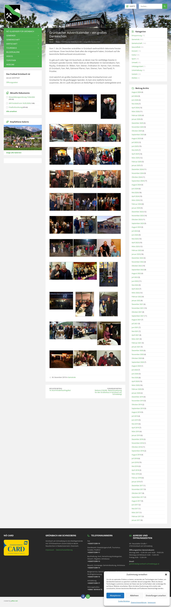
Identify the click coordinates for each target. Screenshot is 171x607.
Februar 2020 (136, 389)
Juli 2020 (135, 370)
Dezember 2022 (137, 258)
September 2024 (138, 181)
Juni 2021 (135, 327)
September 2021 (138, 316)
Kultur (134, 55)
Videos (9, 56)
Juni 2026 (135, 100)
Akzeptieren (115, 595)
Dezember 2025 (137, 123)
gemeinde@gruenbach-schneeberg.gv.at (144, 564)
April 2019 (135, 427)
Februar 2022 (136, 296)
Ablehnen (134, 595)
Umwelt (134, 62)
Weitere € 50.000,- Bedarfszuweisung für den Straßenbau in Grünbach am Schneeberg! (108, 392)
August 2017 (136, 501)
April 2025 (135, 154)
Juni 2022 (135, 281)
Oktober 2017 (137, 493)
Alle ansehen (11, 111)
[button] (166, 574)
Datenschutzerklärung (138, 602)
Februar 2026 (136, 115)
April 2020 (135, 381)
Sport (134, 59)
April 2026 (135, 107)
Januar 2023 (136, 254)
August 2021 (136, 319)
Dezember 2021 (137, 304)
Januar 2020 (136, 393)
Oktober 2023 (137, 219)
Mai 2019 (135, 424)
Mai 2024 (135, 192)
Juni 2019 (135, 420)
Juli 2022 (135, 277)
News (58, 42)
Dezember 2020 (137, 350)
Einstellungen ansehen (156, 595)
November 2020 (138, 354)
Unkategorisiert (137, 66)
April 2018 (135, 470)
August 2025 (136, 138)
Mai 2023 (135, 239)
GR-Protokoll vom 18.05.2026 (19, 103)
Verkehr (135, 74)
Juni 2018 (135, 462)
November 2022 (138, 262)
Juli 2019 (135, 416)
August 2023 (136, 227)
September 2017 (138, 497)
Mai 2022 (135, 285)
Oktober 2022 (137, 266)
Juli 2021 (135, 323)
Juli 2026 (135, 96)
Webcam (10, 64)
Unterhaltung (137, 70)
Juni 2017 (135, 505)
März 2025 (135, 158)
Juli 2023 (135, 231)
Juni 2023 (135, 235)
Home (51, 42)
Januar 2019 (136, 435)
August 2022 (136, 273)
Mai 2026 (135, 104)
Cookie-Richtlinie (124, 601)
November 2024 (138, 173)
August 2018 (136, 455)
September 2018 (138, 451)
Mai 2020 (135, 377)
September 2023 (138, 223)
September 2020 (138, 362)
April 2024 (135, 196)
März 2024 (135, 200)
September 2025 (138, 134)
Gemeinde (72, 377)
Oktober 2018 (137, 447)
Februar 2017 (136, 516)
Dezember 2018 (137, 439)
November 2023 (138, 215)
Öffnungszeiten (12, 82)
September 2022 (138, 269)
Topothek (11, 60)
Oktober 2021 (137, 312)
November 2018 (138, 443)
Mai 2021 (135, 331)
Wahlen (134, 78)
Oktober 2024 (137, 177)
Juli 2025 (135, 142)
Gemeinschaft (13, 39)
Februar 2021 (136, 343)
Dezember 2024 (137, 169)
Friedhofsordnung (15, 107)
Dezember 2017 (137, 485)
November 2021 (138, 308)
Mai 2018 (135, 466)
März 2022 (135, 293)
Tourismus (11, 48)
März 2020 (135, 385)
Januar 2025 (136, 165)
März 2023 (135, 246)
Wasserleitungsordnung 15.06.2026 (22, 97)
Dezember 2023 (137, 212)
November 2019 (138, 400)
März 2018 (135, 474)
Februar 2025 (136, 161)
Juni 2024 (135, 188)
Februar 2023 (136, 250)
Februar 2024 (136, 204)
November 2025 (138, 127)
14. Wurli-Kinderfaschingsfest (60, 390)
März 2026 (135, 111)
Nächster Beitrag (55, 388)
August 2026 (136, 92)
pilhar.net (14, 601)
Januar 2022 (136, 300)
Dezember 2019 (137, 397)
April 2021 (135, 335)
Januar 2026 (136, 119)
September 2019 (138, 408)
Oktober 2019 (137, 404)
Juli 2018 (135, 458)
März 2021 (135, 339)
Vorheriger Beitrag (114, 388)
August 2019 (136, 412)
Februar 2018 (136, 478)
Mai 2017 (135, 508)
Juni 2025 (135, 146)
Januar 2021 (136, 347)
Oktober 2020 (137, 358)
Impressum (152, 602)
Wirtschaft (11, 44)
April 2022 (135, 289)
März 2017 (135, 512)
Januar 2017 (136, 520)
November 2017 (138, 489)
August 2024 (136, 185)
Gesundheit (136, 47)
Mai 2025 (135, 150)
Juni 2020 (135, 374)
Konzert (135, 51)
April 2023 (135, 242)
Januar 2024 (136, 208)
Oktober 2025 (137, 131)
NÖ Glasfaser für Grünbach (20, 31)
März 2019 (135, 431)
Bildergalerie (13, 52)
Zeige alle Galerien (13, 152)
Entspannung (137, 35)
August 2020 (136, 366)
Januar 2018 (136, 481)
